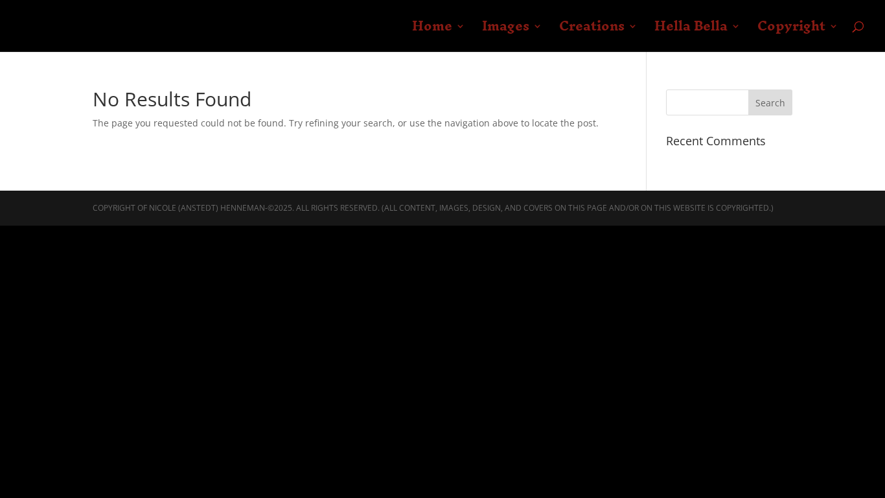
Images (505, 31)
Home (432, 31)
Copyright (791, 31)
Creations (592, 31)
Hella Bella (691, 31)
